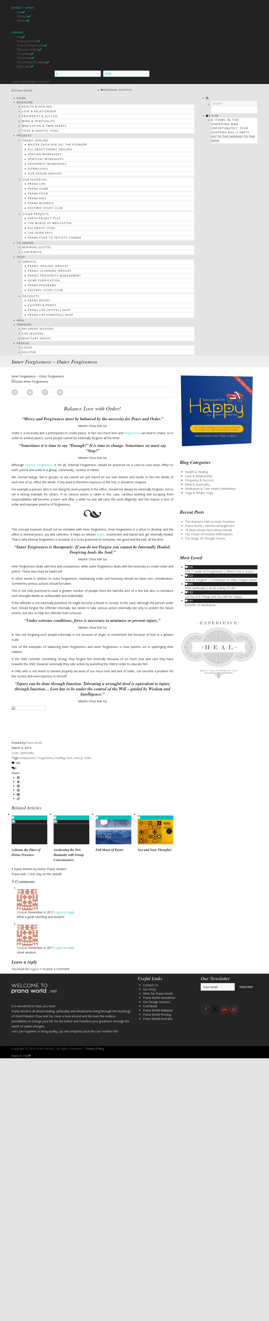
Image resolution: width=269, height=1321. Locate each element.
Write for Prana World (158, 993)
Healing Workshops (45, 154)
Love (15, 753)
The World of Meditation (50, 223)
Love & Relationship (30, 45)
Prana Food (38, 193)
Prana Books (39, 300)
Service (21, 20)
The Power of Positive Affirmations (209, 534)
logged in (36, 969)
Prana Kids (37, 198)
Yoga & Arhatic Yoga (40, 131)
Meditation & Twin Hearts (44, 126)
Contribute (32, 252)
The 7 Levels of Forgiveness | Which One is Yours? (219, 571)
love (69, 758)
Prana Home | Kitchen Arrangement (209, 526)
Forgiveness (45, 758)
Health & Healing (37, 106)
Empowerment (27, 41)
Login (27, 347)
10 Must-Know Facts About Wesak (208, 530)
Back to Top (20, 1056)
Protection (24, 58)
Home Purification (44, 280)
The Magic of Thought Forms (205, 538)
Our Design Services (45, 173)
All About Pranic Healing (50, 149)
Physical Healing (28, 49)
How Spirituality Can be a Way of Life (210, 588)
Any (19, 12)
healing (60, 758)
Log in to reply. (64, 912)
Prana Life (36, 184)
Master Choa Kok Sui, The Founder (57, 144)
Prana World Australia (157, 1019)
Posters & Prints (42, 305)
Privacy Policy (95, 1048)
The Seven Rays (40, 233)
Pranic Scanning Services (49, 271)
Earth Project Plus (44, 218)
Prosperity (24, 54)
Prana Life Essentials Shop (50, 315)
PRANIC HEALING (36, 140)
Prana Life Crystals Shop (49, 310)
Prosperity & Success (40, 116)
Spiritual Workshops (46, 159)
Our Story (149, 989)
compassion (27, 758)
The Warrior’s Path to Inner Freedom (210, 522)
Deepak (22, 912)
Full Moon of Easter (110, 849)
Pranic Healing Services (48, 266)
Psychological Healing (31, 62)
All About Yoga (41, 228)
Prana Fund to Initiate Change (54, 237)
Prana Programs (42, 285)
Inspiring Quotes (36, 247)
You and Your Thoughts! (155, 849)
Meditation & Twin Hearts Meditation (210, 489)
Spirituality (24, 66)
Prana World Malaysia (158, 1010)
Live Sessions (33, 333)
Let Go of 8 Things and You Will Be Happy (213, 597)
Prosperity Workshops (47, 164)
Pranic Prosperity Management (54, 275)
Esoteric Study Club (45, 208)
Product (22, 16)
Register (29, 352)
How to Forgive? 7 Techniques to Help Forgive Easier (221, 580)
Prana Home (38, 188)
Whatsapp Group (36, 338)
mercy (78, 758)
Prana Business (41, 203)
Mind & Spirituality (38, 121)
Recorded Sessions (38, 329)
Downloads (38, 169)
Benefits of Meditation (200, 605)
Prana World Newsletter (159, 998)
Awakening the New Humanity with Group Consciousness (69, 854)
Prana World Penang (157, 1014)
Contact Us (150, 985)
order (87, 758)
